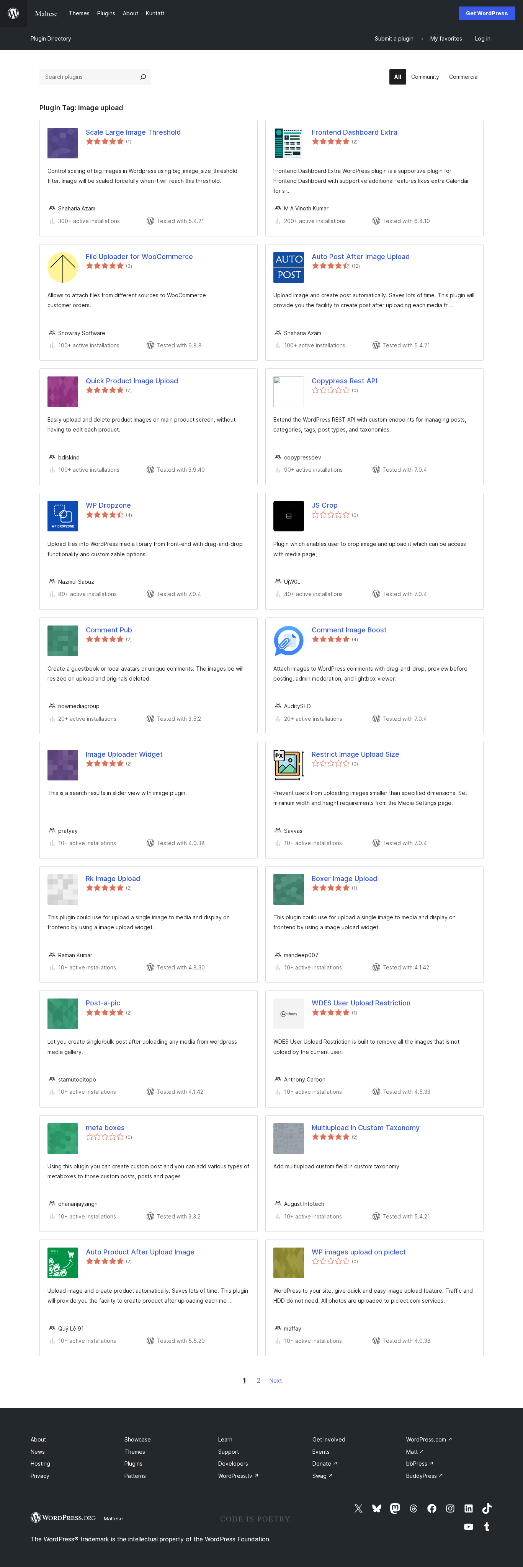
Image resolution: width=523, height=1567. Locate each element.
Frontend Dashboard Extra (354, 132)
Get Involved (328, 1439)
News (38, 1451)
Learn (225, 1439)
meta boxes (105, 1128)
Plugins (133, 1463)
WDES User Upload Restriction (361, 1003)
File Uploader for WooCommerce (139, 256)
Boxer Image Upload (344, 879)
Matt (415, 1451)
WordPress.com (429, 1439)
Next (276, 1380)
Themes (134, 1451)
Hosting (40, 1463)
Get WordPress (487, 13)
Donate (325, 1463)
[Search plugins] (143, 77)
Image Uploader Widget (124, 754)
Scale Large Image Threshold (133, 132)
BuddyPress (424, 1476)
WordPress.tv (238, 1476)
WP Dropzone (108, 505)
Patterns (135, 1476)
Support (228, 1451)
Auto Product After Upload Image (140, 1252)
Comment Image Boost (349, 630)
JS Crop (325, 505)
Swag (322, 1476)
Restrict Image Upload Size (355, 754)
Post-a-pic (103, 1003)
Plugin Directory (51, 38)
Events (321, 1451)
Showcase (137, 1439)
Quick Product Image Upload (132, 381)
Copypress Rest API (344, 381)
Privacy (40, 1476)
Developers (233, 1463)
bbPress (420, 1463)
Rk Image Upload (113, 879)
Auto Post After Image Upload (361, 256)
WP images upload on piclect (359, 1252)
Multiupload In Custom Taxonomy (366, 1128)
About (38, 1439)
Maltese (113, 1518)
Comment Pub (109, 630)
